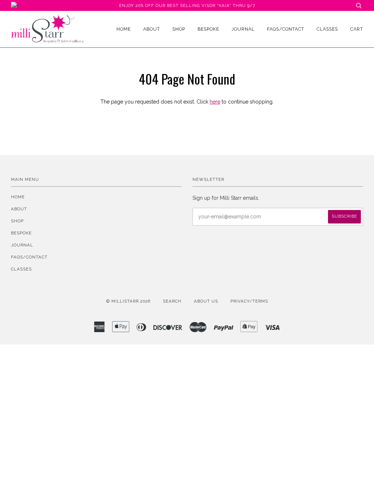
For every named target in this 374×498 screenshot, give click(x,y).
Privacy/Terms (249, 301)
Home (124, 29)
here (215, 102)
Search (172, 301)
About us (206, 301)
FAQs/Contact (285, 29)
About (151, 29)
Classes (327, 29)
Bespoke (208, 29)
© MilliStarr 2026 (128, 301)
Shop (178, 29)
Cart (356, 29)
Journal (243, 29)
